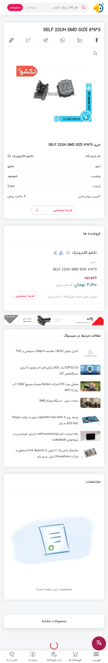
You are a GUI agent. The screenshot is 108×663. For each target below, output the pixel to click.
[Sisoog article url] (54, 355)
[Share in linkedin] (79, 40)
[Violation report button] (10, 156)
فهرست (96, 660)
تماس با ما (12, 660)
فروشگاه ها (75, 660)
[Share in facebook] (96, 40)
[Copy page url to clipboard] (11, 40)
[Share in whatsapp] (62, 40)
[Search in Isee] (83, 7)
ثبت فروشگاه (54, 660)
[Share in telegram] (45, 40)
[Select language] (99, 643)
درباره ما (33, 660)
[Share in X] (28, 40)
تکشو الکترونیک (84, 253)
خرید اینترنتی (63, 210)
